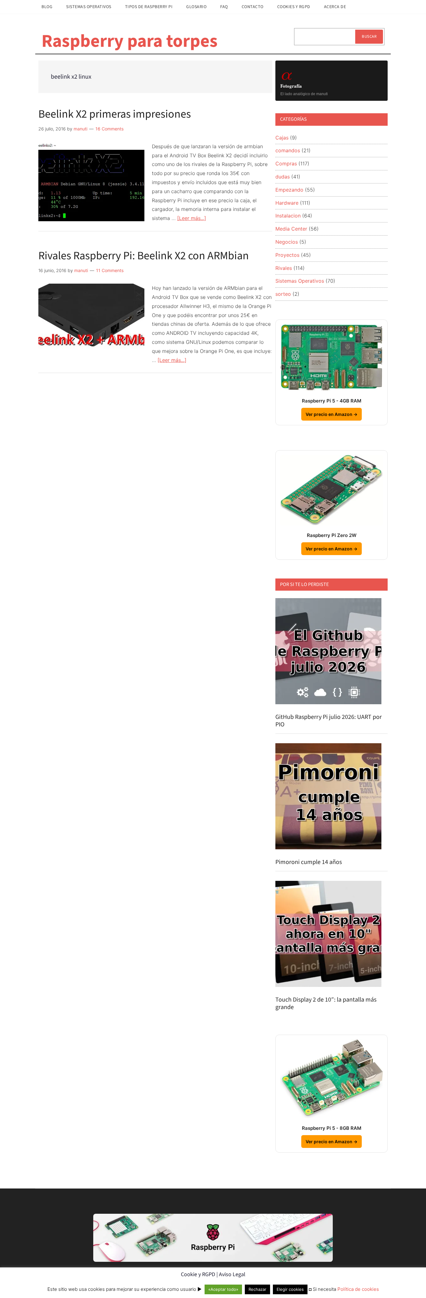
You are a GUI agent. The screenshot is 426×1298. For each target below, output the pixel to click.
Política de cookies (358, 1289)
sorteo (283, 294)
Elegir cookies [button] (290, 1289)
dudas (282, 176)
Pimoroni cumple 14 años (308, 862)
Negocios (286, 242)
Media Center (291, 229)
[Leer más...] (191, 218)
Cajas (281, 137)
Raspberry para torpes (129, 41)
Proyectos (287, 255)
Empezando (289, 190)
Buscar (369, 36)
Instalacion (288, 215)
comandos (287, 150)
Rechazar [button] (257, 1289)
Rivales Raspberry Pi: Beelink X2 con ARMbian (143, 256)
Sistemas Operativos (299, 281)
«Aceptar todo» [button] (223, 1289)
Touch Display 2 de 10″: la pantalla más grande (325, 1003)
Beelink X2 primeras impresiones (114, 114)
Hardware (286, 203)
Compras (286, 163)
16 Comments (109, 128)
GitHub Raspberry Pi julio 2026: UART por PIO (328, 721)
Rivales (283, 268)
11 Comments (109, 270)
